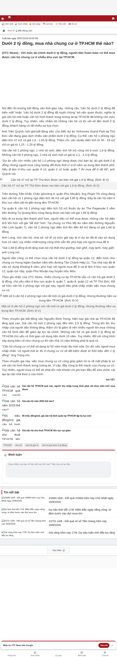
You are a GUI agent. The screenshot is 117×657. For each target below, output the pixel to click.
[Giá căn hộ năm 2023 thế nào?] (11, 404)
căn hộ (18, 445)
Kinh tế (11, 30)
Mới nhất (9, 24)
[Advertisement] (58, 80)
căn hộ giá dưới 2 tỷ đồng (54, 445)
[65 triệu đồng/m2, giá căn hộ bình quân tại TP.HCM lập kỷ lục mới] (11, 419)
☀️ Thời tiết (60, 24)
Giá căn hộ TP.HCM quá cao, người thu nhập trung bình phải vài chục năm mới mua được (68, 388)
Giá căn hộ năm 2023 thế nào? (38, 401)
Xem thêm (57, 550)
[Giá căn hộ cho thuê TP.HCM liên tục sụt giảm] (11, 434)
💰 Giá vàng (34, 24)
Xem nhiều (23, 24)
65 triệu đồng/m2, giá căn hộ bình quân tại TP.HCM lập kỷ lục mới (56, 415)
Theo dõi (104, 645)
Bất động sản (25, 30)
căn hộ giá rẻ (32, 445)
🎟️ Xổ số (72, 24)
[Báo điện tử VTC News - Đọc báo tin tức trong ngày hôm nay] (19, 18)
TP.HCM (7, 445)
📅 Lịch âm (48, 24)
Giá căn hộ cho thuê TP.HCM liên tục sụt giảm (46, 430)
